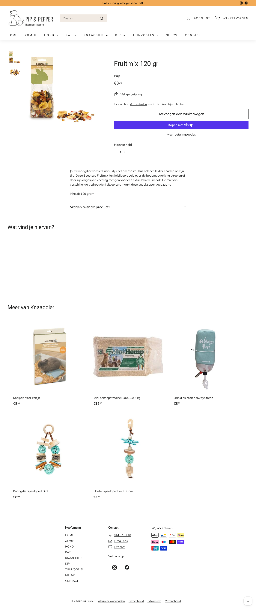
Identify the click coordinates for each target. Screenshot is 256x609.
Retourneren (154, 600)
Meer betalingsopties (181, 134)
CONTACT (193, 35)
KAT (69, 35)
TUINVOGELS (144, 35)
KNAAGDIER (94, 35)
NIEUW (171, 35)
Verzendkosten (138, 104)
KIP (118, 35)
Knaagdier (42, 307)
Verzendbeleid (173, 600)
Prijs (117, 76)
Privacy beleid (136, 600)
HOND (49, 35)
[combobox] (83, 18)
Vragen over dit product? (90, 207)
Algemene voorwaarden (111, 600)
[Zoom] (63, 87)
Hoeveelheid (123, 145)
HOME (12, 35)
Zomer (31, 35)
